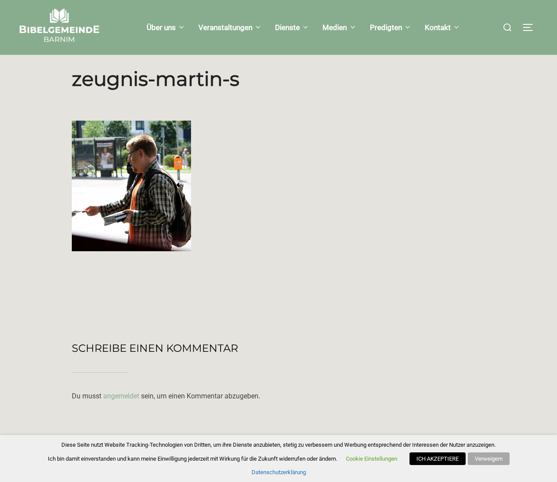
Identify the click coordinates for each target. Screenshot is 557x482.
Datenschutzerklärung (279, 472)
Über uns (161, 27)
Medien (334, 27)
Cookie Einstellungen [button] (371, 458)
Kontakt (438, 27)
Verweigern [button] (489, 458)
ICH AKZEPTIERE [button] (437, 458)
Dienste (287, 27)
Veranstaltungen (225, 27)
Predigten (386, 27)
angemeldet (121, 396)
